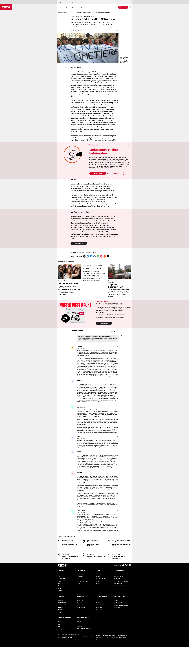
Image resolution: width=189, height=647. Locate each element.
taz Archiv (117, 607)
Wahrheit (60, 590)
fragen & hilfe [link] (77, 2)
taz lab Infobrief (81, 607)
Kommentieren (80, 252)
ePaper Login (80, 626)
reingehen (60, 612)
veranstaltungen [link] (66, 2)
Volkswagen (80, 576)
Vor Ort (98, 602)
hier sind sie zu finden (87, 340)
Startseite (60, 12)
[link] (62, 7)
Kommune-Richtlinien (118, 635)
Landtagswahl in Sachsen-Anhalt (84, 582)
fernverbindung (62, 602)
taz (62, 565)
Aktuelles (98, 574)
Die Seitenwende (100, 579)
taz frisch (79, 602)
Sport (59, 583)
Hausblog (98, 576)
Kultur (59, 581)
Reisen (60, 622)
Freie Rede (61, 609)
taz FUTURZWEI (118, 603)
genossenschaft (118, 576)
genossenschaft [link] (119, 2)
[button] (130, 7)
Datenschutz (105, 637)
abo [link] (113, 2)
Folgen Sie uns (117, 565)
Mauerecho (61, 607)
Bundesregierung (81, 574)
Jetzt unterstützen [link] (79, 243)
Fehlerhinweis (89, 252)
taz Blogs (117, 600)
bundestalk (61, 600)
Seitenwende (122, 637)
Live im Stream (100, 605)
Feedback (79, 621)
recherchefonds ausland (121, 581)
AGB (117, 637)
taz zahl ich (117, 579)
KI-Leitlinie (127, 635)
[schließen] (129, 144)
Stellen (97, 581)
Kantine (60, 624)
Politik (65, 12)
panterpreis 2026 (119, 586)
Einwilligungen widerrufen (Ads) (104, 640)
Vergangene (99, 607)
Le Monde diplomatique (121, 605)
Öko (59, 576)
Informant (98, 637)
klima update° (61, 605)
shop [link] (72, 2)
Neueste (112, 331)
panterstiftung (118, 583)
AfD (78, 579)
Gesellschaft (61, 579)
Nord (59, 588)
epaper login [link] (127, 2)
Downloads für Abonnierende (85, 628)
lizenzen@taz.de (68, 637)
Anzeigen (60, 629)
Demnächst (99, 600)
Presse (97, 583)
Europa (70, 12)
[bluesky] (126, 566)
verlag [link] (59, 2)
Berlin (59, 586)
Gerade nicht (124, 145)
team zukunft (80, 600)
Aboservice (80, 624)
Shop (59, 626)
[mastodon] (123, 566)
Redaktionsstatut (107, 635)
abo (115, 574)
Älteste (116, 331)
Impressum (112, 637)
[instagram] (130, 566)
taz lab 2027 (99, 609)
